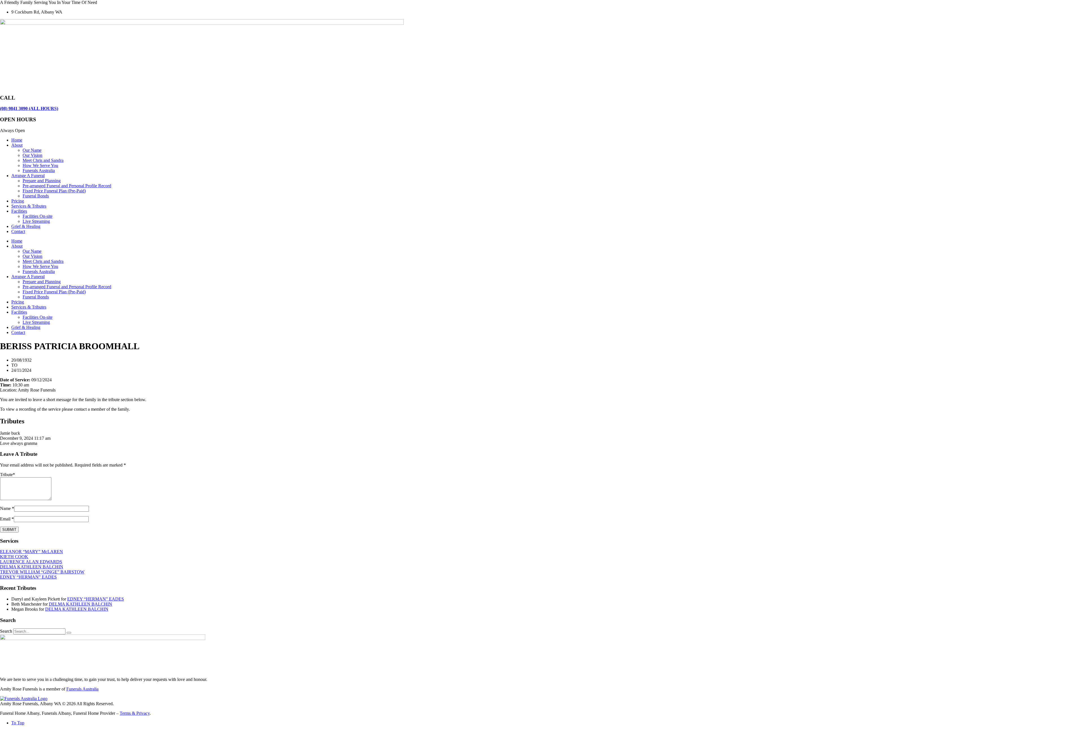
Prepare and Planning (42, 180)
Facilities (19, 211)
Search (6, 631)
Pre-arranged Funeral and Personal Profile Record (67, 185)
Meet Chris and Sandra (43, 160)
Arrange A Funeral (28, 175)
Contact (18, 231)
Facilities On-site (38, 216)
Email (5, 518)
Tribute (7, 474)
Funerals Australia (39, 170)
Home (16, 140)
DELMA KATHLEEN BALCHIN (31, 566)
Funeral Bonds (36, 196)
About (17, 145)
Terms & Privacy (135, 713)
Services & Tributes (28, 206)
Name (5, 508)
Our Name (32, 150)
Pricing (17, 201)
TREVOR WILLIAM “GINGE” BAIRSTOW (42, 572)
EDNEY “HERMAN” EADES (28, 577)
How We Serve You (40, 165)
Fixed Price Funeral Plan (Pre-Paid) (54, 190)
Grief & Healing (25, 226)
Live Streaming (36, 221)
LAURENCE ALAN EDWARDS (31, 561)
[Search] (69, 633)
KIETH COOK (14, 556)
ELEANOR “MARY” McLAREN (31, 551)
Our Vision (32, 155)
